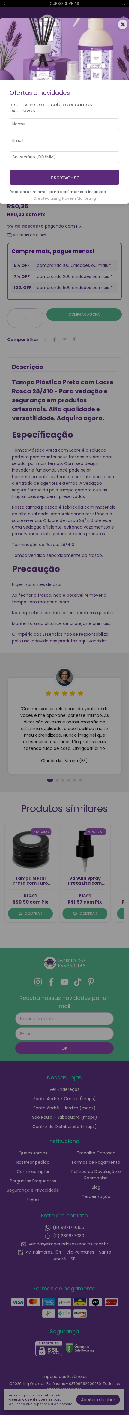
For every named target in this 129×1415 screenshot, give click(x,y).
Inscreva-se (65, 177)
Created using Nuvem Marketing (64, 198)
